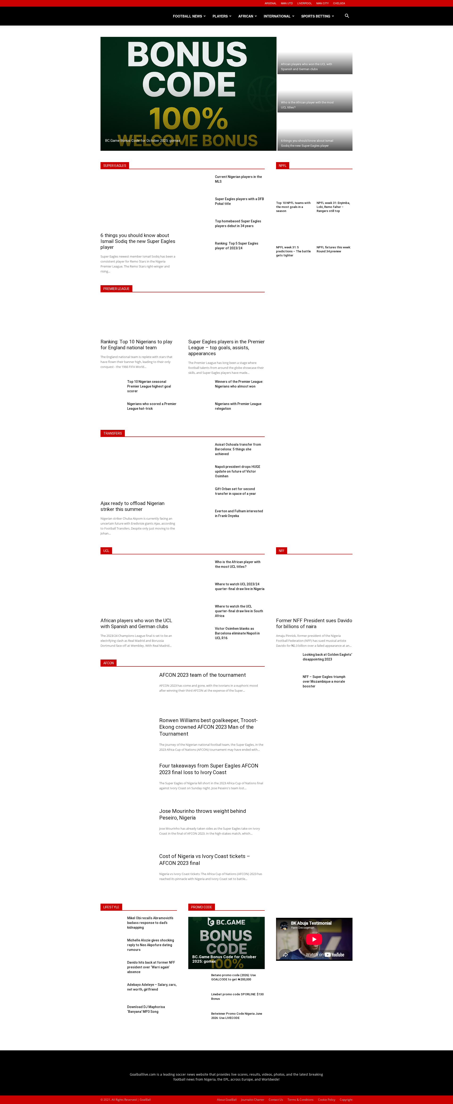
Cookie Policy (326, 1100)
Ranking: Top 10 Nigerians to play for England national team (136, 344)
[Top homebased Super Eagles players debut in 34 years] (199, 228)
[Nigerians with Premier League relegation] (199, 410)
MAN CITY (322, 3)
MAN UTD (287, 3)
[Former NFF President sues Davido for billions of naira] (314, 588)
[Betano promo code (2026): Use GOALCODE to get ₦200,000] (197, 981)
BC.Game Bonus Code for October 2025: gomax (224, 959)
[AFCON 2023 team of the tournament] (127, 691)
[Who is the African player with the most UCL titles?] (314, 93)
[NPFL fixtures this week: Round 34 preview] (334, 232)
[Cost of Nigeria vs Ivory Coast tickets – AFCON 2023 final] (127, 872)
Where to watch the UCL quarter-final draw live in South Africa (239, 611)
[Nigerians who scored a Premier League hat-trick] (112, 410)
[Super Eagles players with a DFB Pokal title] (199, 206)
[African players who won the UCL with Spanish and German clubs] (314, 55)
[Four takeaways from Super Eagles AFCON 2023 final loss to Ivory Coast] (127, 781)
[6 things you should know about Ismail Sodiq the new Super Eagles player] (314, 132)
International (277, 16)
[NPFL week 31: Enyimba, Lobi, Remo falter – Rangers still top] (334, 187)
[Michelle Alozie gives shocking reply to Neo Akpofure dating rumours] (112, 947)
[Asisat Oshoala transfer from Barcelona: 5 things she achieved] (199, 451)
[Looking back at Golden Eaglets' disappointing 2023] (287, 661)
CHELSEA (339, 3)
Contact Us (276, 1100)
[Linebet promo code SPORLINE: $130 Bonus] (197, 1000)
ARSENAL (271, 3)
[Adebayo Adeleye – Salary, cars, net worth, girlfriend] (112, 991)
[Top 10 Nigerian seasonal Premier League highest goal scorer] (112, 388)
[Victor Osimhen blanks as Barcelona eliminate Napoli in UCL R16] (199, 635)
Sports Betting (315, 16)
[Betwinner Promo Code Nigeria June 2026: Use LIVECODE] (197, 1020)
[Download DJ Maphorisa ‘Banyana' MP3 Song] (112, 1014)
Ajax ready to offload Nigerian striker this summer (132, 506)
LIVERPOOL (304, 3)
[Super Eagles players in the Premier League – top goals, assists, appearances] (226, 317)
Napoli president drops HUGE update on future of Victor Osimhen (237, 471)
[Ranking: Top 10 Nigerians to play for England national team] (139, 317)
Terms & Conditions (301, 1100)
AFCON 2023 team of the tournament (202, 675)
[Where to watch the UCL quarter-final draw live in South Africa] (199, 613)
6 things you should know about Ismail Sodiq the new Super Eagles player (138, 241)
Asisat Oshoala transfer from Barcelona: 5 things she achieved (238, 449)
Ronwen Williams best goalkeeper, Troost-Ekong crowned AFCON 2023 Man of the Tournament (208, 727)
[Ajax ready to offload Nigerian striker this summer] (139, 470)
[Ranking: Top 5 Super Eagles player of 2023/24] (199, 250)
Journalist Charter (252, 1100)
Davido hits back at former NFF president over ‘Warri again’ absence (151, 967)
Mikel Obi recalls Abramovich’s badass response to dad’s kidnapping (150, 922)
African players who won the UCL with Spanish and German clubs (136, 623)
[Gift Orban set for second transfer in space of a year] (199, 495)
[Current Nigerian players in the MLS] (199, 183)
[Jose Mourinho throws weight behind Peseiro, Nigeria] (127, 827)
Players (220, 16)
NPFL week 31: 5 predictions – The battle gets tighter (293, 251)
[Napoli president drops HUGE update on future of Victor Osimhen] (199, 473)
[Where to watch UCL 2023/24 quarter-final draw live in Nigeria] (199, 591)
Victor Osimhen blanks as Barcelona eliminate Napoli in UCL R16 (237, 633)
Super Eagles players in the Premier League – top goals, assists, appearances (226, 347)
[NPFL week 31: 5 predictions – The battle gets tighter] (294, 232)
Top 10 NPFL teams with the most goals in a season (293, 207)
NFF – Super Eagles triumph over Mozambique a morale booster (324, 681)
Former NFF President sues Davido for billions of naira (314, 623)
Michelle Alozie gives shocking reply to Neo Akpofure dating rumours (150, 944)
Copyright (346, 1100)
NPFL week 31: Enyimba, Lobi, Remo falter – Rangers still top (333, 207)
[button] (346, 16)
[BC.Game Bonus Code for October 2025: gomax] (189, 94)
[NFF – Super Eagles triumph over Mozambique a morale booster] (287, 683)
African (245, 16)
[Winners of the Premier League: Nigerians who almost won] (199, 388)
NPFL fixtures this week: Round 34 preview (334, 249)
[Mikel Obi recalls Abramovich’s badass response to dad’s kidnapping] (112, 925)
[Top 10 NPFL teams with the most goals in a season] (294, 187)
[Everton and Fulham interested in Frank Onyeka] (199, 518)
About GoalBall (227, 1100)
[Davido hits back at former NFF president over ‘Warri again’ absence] (112, 969)
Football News (187, 16)
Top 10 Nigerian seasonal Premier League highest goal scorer (149, 386)
